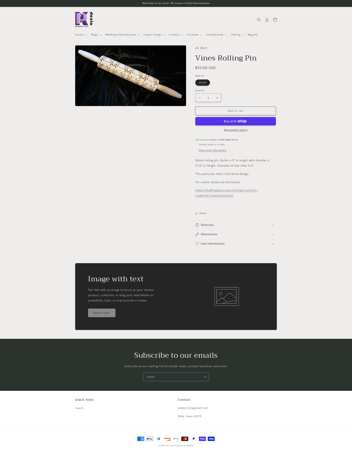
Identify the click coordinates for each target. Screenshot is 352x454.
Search (79, 408)
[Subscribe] (205, 377)
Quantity (200, 90)
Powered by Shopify (184, 446)
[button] (81, 35)
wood (202, 82)
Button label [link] (102, 312)
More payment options (235, 130)
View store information (212, 150)
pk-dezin (170, 446)
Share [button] (202, 213)
